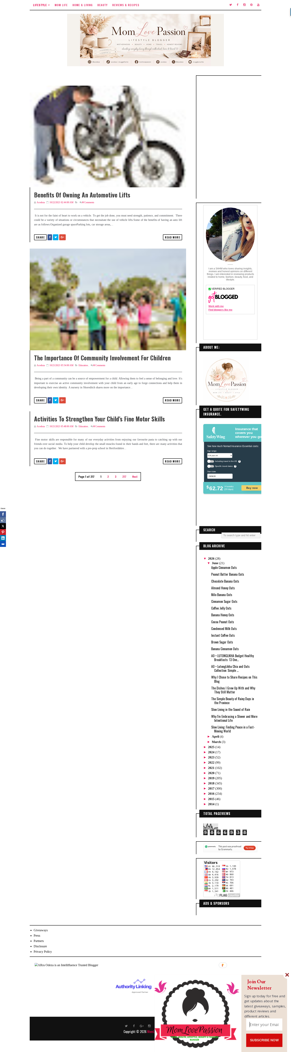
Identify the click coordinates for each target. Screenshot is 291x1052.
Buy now (252, 487)
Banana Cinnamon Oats (225, 648)
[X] (3, 526)
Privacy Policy (43, 951)
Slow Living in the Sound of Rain (230, 709)
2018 (211, 783)
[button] (265, 985)
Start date (211, 471)
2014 (211, 804)
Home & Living (82, 5)
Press (37, 935)
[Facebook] (3, 514)
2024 (211, 752)
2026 (211, 558)
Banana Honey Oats (222, 615)
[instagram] (244, 5)
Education (83, 365)
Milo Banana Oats (221, 594)
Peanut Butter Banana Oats (227, 574)
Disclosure (40, 946)
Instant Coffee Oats (223, 635)
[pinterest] (251, 5)
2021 (211, 768)
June (215, 563)
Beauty (102, 5)
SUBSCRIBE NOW (264, 1040)
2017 (211, 788)
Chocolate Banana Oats (225, 581)
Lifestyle (40, 5)
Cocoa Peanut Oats (222, 621)
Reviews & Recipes (125, 5)
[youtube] (258, 5)
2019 (211, 778)
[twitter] (231, 5)
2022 (211, 762)
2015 (211, 799)
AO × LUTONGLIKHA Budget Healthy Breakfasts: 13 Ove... (232, 657)
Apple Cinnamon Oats (224, 567)
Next (135, 476)
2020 (211, 773)
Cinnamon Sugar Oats (224, 601)
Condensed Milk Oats (224, 628)
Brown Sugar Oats (222, 642)
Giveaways (41, 930)
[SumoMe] (3, 544)
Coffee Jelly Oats (221, 608)
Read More (172, 237)
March (217, 742)
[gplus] (142, 1026)
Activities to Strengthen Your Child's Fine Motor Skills (99, 418)
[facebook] (238, 5)
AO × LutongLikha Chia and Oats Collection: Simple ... (230, 668)
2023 (211, 757)
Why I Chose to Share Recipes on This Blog (234, 679)
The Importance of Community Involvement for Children (102, 357)
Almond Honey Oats (223, 588)
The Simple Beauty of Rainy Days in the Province (232, 700)
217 (124, 476)
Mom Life (61, 5)
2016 (211, 793)
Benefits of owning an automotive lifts (82, 194)
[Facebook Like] (3, 520)
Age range (211, 451)
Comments (88, 202)
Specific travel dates (224, 466)
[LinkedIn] (3, 538)
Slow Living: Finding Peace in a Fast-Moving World (233, 729)
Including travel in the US (226, 461)
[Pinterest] (3, 532)
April (216, 736)
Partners (39, 941)
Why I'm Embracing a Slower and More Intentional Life (234, 718)
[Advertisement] (230, 137)
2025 (211, 747)
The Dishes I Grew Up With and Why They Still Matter (233, 690)
